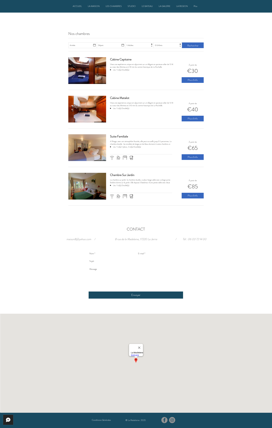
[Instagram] (172, 420)
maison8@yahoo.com (78, 239)
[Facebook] (164, 420)
